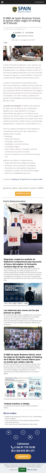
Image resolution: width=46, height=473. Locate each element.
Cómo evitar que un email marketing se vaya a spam (21, 424)
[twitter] (9, 432)
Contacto (23, 456)
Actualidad (29, 33)
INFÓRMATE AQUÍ (23, 193)
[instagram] (37, 432)
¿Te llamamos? (39, 2)
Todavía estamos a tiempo (17, 403)
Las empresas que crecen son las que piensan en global (21, 311)
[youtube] (30, 437)
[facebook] (23, 432)
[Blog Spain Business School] (23, 9)
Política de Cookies (32, 469)
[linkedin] (16, 437)
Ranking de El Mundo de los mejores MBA (27, 179)
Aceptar (22, 469)
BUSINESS (18, 33)
